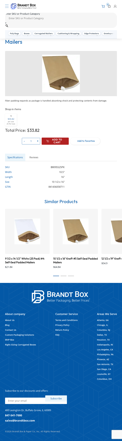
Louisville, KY (103, 374)
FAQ (57, 334)
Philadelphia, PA (105, 354)
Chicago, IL (102, 325)
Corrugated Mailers (44, 33)
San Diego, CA (104, 369)
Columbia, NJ (103, 330)
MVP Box (9, 339)
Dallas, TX (102, 334)
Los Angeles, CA (105, 349)
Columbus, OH (104, 379)
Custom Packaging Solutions (19, 334)
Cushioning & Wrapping (68, 33)
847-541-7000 (13, 415)
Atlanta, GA (102, 320)
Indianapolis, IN (105, 344)
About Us (9, 320)
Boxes (26, 33)
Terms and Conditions (66, 320)
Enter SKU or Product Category (22, 13)
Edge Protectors (91, 33)
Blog (7, 325)
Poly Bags (14, 33)
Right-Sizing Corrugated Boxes (20, 344)
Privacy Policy (62, 325)
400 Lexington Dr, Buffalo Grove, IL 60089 (28, 410)
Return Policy (62, 330)
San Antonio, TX (105, 364)
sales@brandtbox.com (20, 420)
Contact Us (10, 330)
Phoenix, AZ (103, 359)
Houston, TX (103, 339)
